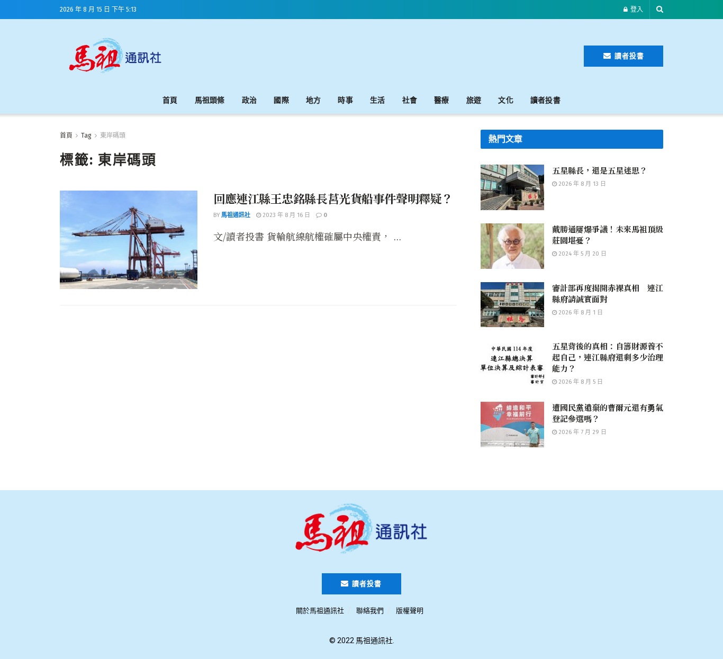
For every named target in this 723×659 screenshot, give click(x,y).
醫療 (441, 100)
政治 (249, 100)
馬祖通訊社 (235, 215)
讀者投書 (628, 56)
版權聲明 (409, 611)
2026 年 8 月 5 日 (580, 381)
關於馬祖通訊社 (320, 611)
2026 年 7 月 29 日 (582, 432)
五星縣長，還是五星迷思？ (599, 170)
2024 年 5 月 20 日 (582, 253)
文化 (505, 100)
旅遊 (474, 100)
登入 (636, 9)
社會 (410, 100)
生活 (377, 100)
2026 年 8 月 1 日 (580, 312)
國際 (281, 100)
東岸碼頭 (112, 135)
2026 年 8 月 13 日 (581, 183)
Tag (86, 135)
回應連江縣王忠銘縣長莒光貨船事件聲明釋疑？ (333, 198)
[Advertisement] (378, 54)
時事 (345, 100)
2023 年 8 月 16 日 (285, 215)
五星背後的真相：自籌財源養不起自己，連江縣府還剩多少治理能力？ (607, 357)
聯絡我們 (370, 611)
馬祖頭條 (210, 100)
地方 (313, 100)
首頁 (170, 100)
